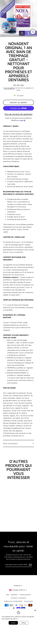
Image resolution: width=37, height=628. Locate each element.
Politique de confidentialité (13, 601)
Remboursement (25, 594)
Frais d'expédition (9, 88)
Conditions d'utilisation (18, 598)
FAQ (7, 594)
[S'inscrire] (30, 564)
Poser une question (10, 443)
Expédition (14, 594)
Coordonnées (28, 601)
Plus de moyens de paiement (18, 114)
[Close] (35, 610)
